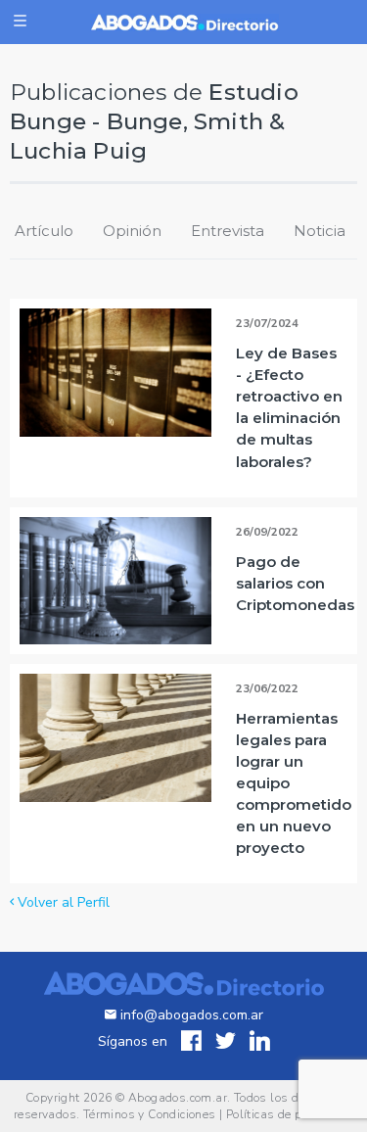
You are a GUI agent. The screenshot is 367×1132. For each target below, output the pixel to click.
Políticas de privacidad (289, 1114)
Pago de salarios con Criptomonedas (295, 583)
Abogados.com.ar (177, 1098)
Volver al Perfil (62, 902)
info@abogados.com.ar (189, 1015)
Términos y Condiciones (149, 1114)
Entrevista (227, 230)
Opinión (132, 230)
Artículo (44, 230)
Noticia (319, 230)
